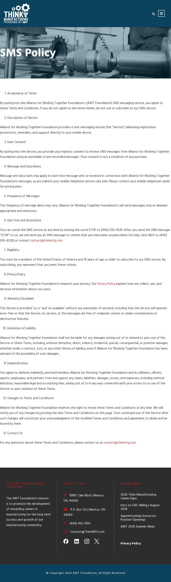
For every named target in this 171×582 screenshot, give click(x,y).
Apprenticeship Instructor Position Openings (138, 518)
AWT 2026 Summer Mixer (138, 526)
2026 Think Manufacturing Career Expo (138, 496)
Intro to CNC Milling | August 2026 (140, 507)
